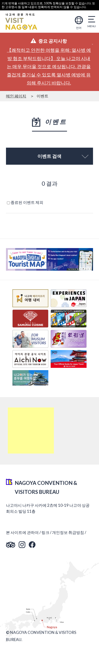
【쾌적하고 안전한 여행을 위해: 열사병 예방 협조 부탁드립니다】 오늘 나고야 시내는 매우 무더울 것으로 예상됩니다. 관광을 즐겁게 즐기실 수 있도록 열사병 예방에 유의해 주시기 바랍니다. (49, 66)
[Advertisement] (31, 430)
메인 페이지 (16, 96)
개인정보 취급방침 (68, 532)
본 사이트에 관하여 (22, 532)
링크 (45, 532)
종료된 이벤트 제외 (27, 202)
